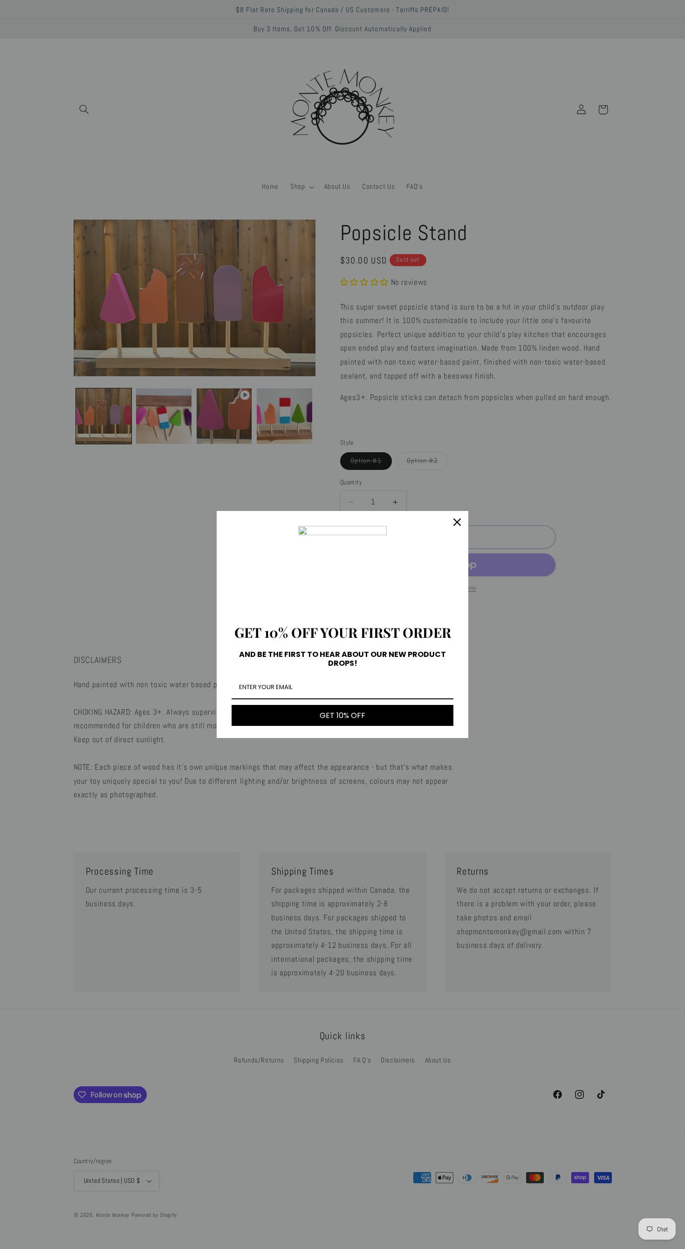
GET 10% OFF (342, 715)
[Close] (457, 522)
